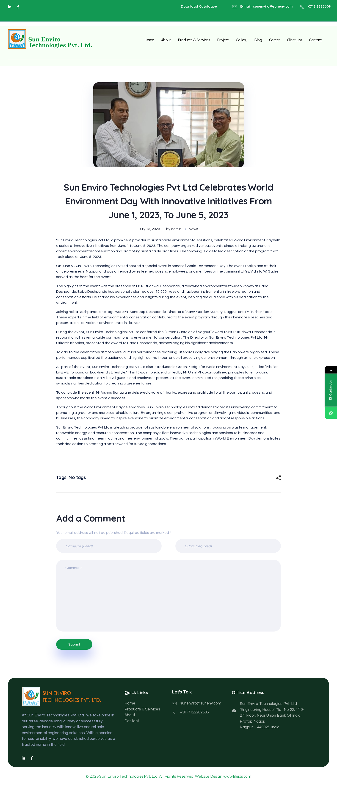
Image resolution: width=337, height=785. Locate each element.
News (193, 229)
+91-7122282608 (194, 712)
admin (176, 229)
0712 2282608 (319, 6)
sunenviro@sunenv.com (200, 703)
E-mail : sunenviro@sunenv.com (266, 6)
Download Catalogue (199, 6)
